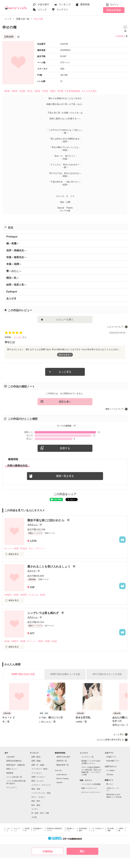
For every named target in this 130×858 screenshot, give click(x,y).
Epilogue (11, 291)
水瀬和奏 (119, 36)
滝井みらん (32, 524)
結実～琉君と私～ (16, 284)
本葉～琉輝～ (14, 264)
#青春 (7, 91)
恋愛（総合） (36, 757)
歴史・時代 (35, 801)
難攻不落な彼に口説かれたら (46, 520)
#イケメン (40, 548)
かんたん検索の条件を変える (110, 739)
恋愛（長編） (36, 761)
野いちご (109, 784)
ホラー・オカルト (38, 797)
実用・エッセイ (37, 781)
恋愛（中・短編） (38, 765)
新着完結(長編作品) (14, 761)
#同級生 (23, 548)
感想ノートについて (114, 409)
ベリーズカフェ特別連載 (91, 784)
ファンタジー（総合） (40, 769)
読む (82, 851)
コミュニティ (11, 787)
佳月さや (31, 571)
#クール (8, 548)
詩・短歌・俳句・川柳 (40, 813)
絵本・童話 (35, 805)
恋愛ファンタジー (38, 777)
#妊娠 (7, 641)
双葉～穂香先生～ (16, 257)
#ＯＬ (31, 548)
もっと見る (65, 371)
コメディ (34, 809)
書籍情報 (85, 4)
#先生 (30, 91)
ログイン (114, 4)
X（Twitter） (111, 770)
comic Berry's (61, 774)
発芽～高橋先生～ (16, 250)
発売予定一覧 (61, 761)
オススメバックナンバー (91, 792)
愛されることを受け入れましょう (49, 566)
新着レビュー (11, 769)
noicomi (59, 782)
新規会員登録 (114, 10)
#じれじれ (33, 595)
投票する (65, 448)
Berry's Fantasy (62, 778)
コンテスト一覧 (87, 757)
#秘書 (22, 641)
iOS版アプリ (111, 757)
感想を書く (65, 401)
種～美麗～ (12, 243)
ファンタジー (36, 773)
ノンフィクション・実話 (41, 793)
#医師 (15, 91)
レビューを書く (65, 319)
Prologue (11, 236)
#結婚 (54, 641)
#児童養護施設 (72, 91)
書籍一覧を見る (65, 476)
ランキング (65, 4)
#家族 (37, 91)
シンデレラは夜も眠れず (43, 613)
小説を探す (43, 4)
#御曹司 (23, 595)
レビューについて (115, 327)
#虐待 (53, 91)
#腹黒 (40, 641)
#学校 (45, 91)
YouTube (109, 774)
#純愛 (42, 595)
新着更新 (9, 773)
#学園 (60, 91)
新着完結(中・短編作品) (15, 765)
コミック (42, 9)
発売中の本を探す (63, 757)
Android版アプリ (112, 761)
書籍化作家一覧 (62, 765)
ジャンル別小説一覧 (14, 777)
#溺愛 (16, 548)
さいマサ (18, 337)
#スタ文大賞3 (89, 91)
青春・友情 (35, 789)
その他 (34, 817)
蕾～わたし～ (14, 271)
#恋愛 (22, 91)
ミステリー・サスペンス (41, 785)
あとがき (11, 298)
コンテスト (62, 9)
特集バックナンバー (89, 788)
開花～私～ (12, 277)
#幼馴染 (8, 595)
